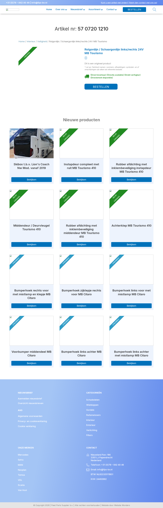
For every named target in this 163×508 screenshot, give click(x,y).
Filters (89, 435)
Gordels (90, 410)
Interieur (31, 41)
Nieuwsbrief (77, 9)
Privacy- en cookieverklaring (32, 421)
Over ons (60, 9)
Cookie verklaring (27, 426)
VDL (20, 480)
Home (49, 9)
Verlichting (91, 430)
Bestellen (134, 9)
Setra (20, 460)
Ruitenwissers (93, 415)
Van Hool (22, 490)
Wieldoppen (92, 405)
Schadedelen (93, 400)
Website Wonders (122, 505)
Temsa (21, 475)
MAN (20, 465)
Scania (21, 485)
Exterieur (90, 425)
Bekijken (31, 179)
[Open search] (151, 9)
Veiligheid (42, 41)
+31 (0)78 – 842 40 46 (18, 2)
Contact (110, 9)
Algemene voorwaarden (30, 416)
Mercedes (23, 455)
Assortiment (94, 9)
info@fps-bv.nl (39, 2)
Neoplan (22, 470)
